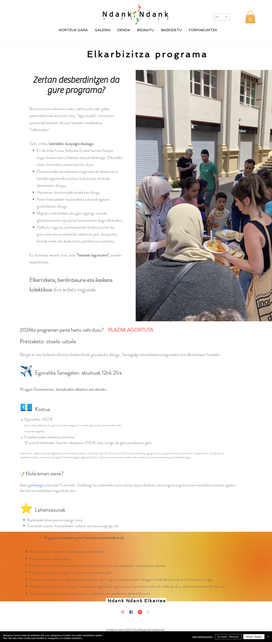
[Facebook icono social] (131, 612)
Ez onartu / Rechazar (228, 636)
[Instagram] (122, 612)
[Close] (268, 636)
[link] (250, 17)
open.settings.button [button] (202, 636)
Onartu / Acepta (254, 636)
